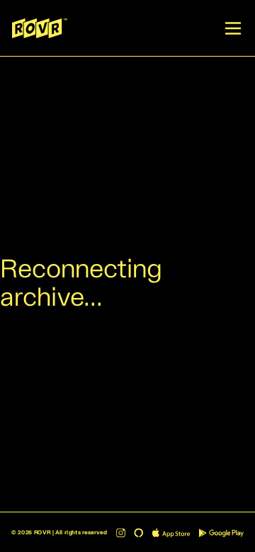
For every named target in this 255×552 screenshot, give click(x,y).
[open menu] (233, 28)
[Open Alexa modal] (138, 532)
